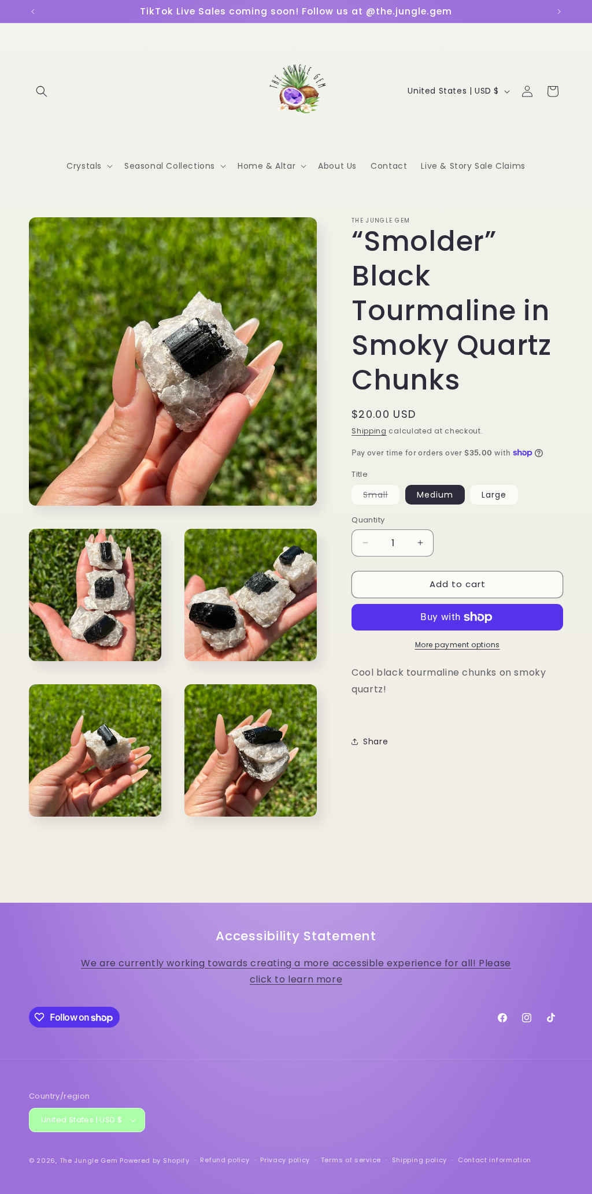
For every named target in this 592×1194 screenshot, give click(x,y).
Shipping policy (419, 1160)
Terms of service (351, 1160)
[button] (41, 91)
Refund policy (224, 1160)
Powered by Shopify (155, 1160)
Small (381, 496)
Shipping (369, 431)
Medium (435, 494)
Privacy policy (285, 1160)
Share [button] (375, 741)
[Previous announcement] (33, 12)
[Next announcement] (559, 12)
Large (494, 494)
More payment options (457, 645)
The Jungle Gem (89, 1160)
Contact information (494, 1160)
